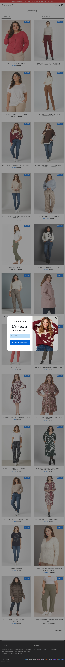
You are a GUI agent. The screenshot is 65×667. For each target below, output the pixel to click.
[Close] (56, 318)
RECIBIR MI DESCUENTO (20, 342)
